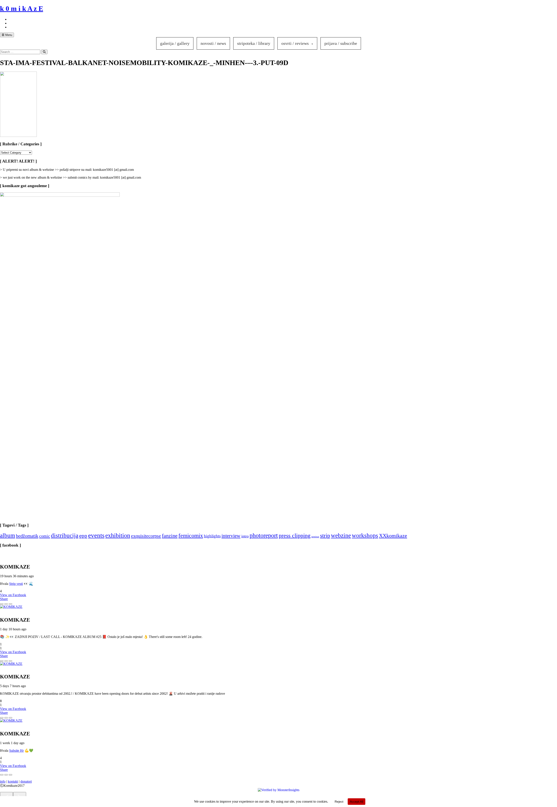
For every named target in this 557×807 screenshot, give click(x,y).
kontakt (13, 781)
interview (230, 536)
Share (4, 599)
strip (325, 535)
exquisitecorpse (146, 536)
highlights (212, 536)
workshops (365, 535)
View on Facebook (13, 595)
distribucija (64, 535)
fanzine (170, 536)
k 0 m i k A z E (21, 8)
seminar (315, 536)
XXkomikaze (393, 536)
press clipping (294, 535)
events (96, 535)
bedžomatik (27, 536)
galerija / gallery (175, 43)
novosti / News (213, 43)
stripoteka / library (253, 43)
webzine (341, 535)
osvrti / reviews (295, 43)
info (2, 781)
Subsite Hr (16, 750)
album (7, 535)
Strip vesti (16, 584)
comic (44, 536)
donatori (26, 781)
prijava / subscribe (340, 43)
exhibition (117, 535)
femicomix (190, 535)
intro (245, 536)
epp (83, 536)
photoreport (264, 535)
